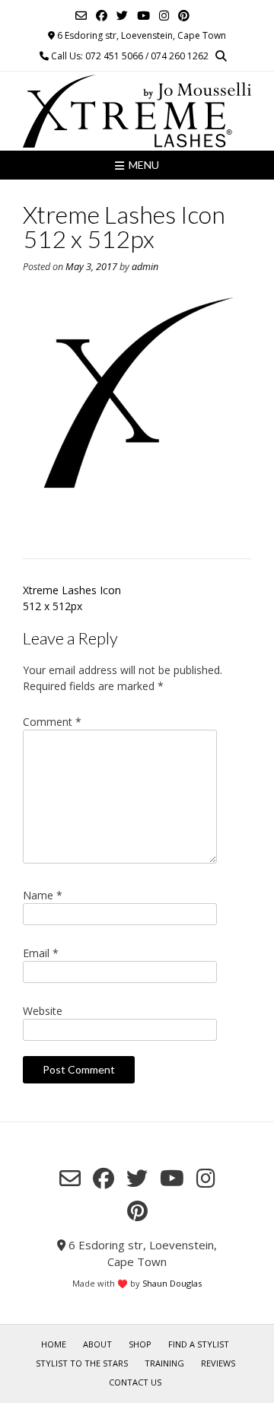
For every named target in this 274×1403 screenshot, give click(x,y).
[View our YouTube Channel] (143, 15)
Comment (52, 721)
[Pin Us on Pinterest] (184, 15)
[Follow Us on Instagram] (164, 15)
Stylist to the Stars (82, 1363)
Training (164, 1363)
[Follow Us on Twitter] (122, 15)
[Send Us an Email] (81, 15)
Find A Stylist (198, 1344)
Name (42, 895)
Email (41, 953)
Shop (140, 1344)
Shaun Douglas (172, 1283)
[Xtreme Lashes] (137, 111)
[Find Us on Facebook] (101, 15)
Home (53, 1344)
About (97, 1344)
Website (42, 1011)
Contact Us (135, 1382)
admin (145, 266)
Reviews (218, 1363)
